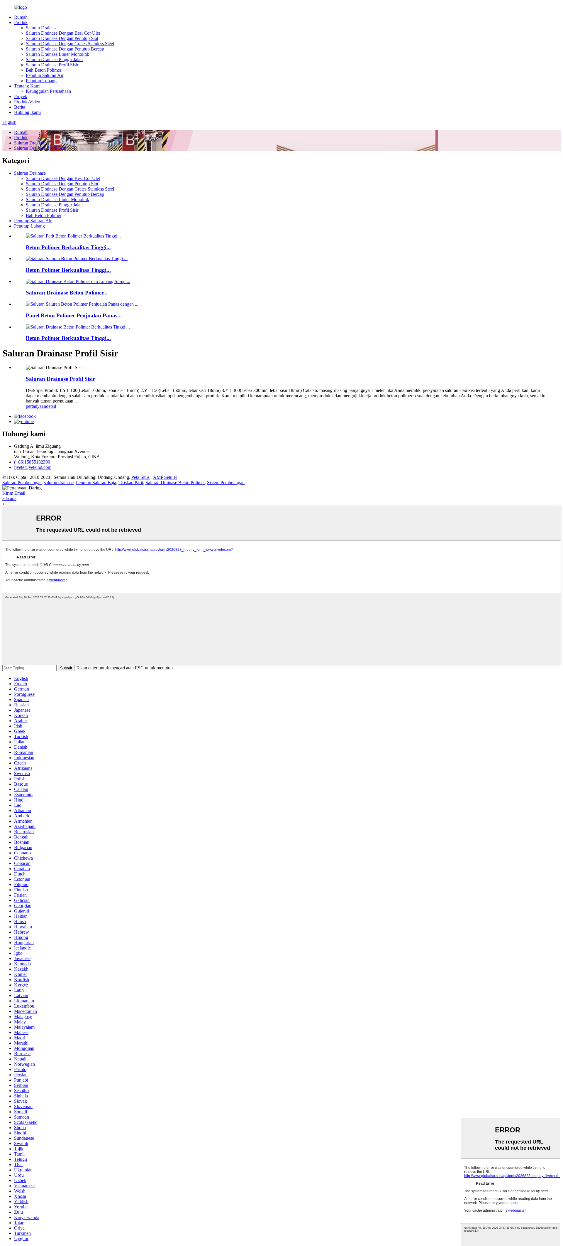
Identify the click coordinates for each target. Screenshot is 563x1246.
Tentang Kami (27, 85)
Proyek (20, 96)
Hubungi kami (27, 112)
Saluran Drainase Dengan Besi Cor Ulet (63, 33)
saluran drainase (59, 482)
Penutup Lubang (41, 80)
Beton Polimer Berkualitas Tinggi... (68, 247)
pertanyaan (36, 406)
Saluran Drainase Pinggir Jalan (54, 59)
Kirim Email (13, 493)
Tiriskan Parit (130, 482)
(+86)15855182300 (32, 461)
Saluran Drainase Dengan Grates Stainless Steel (70, 43)
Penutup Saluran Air (44, 75)
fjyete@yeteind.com (32, 467)
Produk (21, 22)
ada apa (9, 498)
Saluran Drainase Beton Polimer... (67, 292)
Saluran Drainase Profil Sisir (52, 64)
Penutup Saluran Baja (96, 482)
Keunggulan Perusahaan (48, 91)
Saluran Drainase (41, 27)
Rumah (21, 17)
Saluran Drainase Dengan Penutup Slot (62, 38)
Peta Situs (140, 477)
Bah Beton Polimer (43, 70)
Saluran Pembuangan (22, 482)
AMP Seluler (165, 477)
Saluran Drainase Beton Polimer (175, 482)
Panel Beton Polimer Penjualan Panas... (74, 315)
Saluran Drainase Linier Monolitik (57, 54)
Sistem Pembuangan (226, 482)
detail (51, 406)
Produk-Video (27, 101)
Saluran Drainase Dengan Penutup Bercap (65, 48)
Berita (19, 107)
